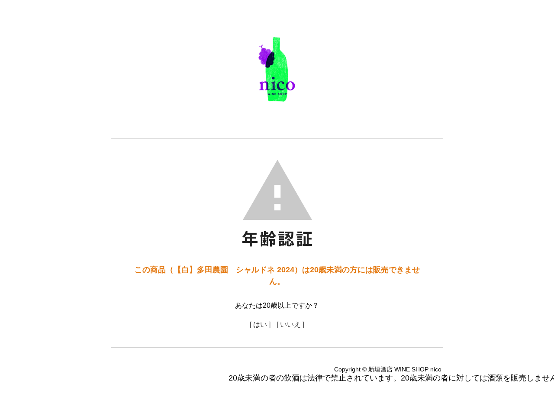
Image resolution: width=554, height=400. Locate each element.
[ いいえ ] (290, 324)
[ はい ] (260, 324)
